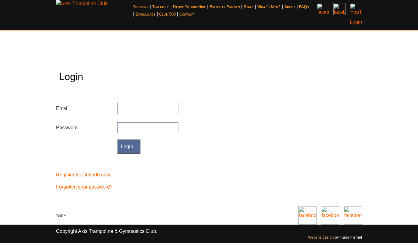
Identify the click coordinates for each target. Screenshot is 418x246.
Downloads (145, 14)
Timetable (160, 7)
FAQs (304, 7)
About (289, 7)
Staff (249, 7)
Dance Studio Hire (189, 7)
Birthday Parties (225, 7)
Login (356, 21)
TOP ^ (61, 216)
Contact (186, 14)
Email (62, 108)
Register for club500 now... (85, 174)
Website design (321, 237)
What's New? (269, 7)
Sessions (140, 7)
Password (67, 127)
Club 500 (167, 14)
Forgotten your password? (84, 186)
